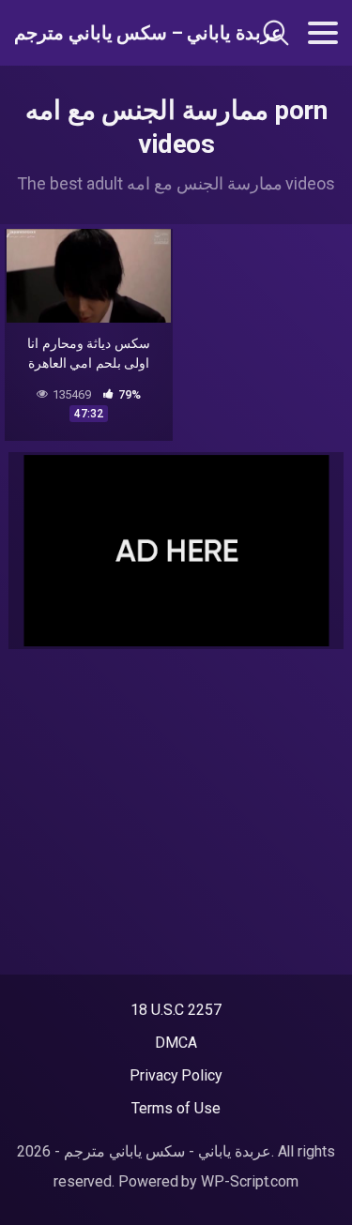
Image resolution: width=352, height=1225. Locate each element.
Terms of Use (175, 1108)
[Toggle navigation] (323, 33)
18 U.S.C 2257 (176, 1010)
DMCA (176, 1042)
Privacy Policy (176, 1075)
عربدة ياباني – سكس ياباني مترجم (111, 33)
